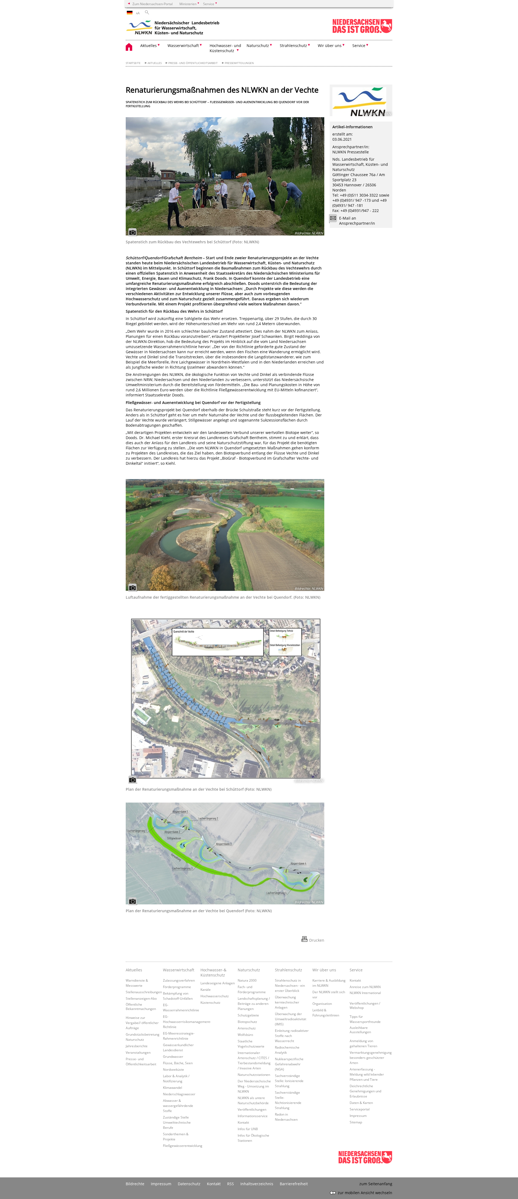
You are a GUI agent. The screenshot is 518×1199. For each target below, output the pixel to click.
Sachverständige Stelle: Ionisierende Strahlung (289, 1080)
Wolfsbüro (245, 1034)
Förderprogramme (177, 987)
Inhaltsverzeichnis (256, 1183)
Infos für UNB (248, 1129)
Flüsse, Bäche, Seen (178, 1063)
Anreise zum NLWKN (365, 987)
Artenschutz (247, 1028)
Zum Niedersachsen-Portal (152, 4)
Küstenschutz (210, 1002)
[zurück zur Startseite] (173, 28)
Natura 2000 (247, 980)
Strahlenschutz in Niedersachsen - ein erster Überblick (290, 985)
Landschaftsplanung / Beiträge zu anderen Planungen (254, 1003)
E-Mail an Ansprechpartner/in (357, 220)
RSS (230, 1183)
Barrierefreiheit (294, 1183)
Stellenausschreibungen (144, 992)
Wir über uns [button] (330, 45)
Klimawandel (172, 1087)
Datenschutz (189, 1183)
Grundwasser (173, 1056)
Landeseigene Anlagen (217, 983)
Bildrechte (135, 1183)
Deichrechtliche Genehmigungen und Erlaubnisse (365, 1091)
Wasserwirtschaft (178, 969)
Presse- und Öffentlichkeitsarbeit (193, 63)
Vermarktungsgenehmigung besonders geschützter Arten (371, 1057)
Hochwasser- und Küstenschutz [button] (225, 48)
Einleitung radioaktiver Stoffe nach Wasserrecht (292, 1035)
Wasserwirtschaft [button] (183, 45)
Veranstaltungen (138, 1052)
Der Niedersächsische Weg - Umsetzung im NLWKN (254, 1086)
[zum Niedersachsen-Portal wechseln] (362, 32)
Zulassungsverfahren (179, 980)
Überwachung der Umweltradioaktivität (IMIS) (290, 1019)
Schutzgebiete (248, 1015)
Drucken (316, 940)
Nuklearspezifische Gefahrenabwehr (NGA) (289, 1064)
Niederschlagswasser (179, 1094)
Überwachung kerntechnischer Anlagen (287, 1002)
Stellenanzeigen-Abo (141, 998)
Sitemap (356, 1122)
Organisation (322, 1003)
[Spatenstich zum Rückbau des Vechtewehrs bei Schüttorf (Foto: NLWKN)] (225, 176)
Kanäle (205, 989)
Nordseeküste (173, 1069)
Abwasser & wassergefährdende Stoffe (178, 1105)
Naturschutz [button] (258, 45)
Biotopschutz (247, 1021)
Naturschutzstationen (254, 1074)
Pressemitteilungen (239, 63)
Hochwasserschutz (214, 996)
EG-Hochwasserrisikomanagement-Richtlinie (187, 1021)
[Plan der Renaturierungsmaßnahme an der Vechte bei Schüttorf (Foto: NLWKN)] (225, 697)
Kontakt (243, 1122)
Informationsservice (253, 1116)
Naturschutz (249, 969)
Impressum (358, 1115)
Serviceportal (360, 1109)
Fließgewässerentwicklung (182, 1145)
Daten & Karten (361, 1102)
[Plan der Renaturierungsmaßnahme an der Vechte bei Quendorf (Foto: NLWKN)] (225, 853)
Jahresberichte (137, 1046)
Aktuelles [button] (148, 45)
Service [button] (358, 45)
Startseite (133, 63)
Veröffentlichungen (252, 1109)
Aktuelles (155, 63)
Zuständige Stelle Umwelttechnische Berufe (177, 1122)
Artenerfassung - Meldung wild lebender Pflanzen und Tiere (367, 1074)
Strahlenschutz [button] (293, 45)
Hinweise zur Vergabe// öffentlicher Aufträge (142, 1022)
